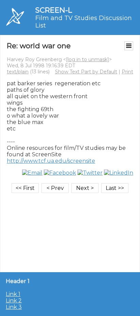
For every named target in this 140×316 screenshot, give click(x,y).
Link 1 (13, 294)
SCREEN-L (53, 10)
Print (127, 72)
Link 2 (14, 300)
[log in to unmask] (87, 59)
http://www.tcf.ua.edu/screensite (51, 161)
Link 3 (14, 307)
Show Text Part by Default (86, 72)
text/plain (18, 72)
